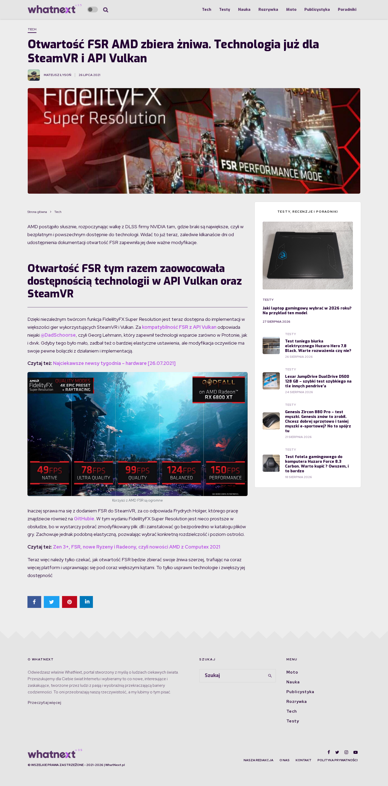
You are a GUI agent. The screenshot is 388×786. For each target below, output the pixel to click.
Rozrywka (268, 9)
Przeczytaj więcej (44, 702)
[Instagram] (346, 752)
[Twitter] (337, 752)
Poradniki (347, 9)
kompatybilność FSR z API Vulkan (178, 327)
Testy (224, 9)
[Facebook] (329, 752)
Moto (291, 9)
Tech (206, 9)
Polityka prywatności (338, 760)
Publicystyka (317, 9)
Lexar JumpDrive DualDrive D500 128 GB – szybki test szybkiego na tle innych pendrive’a (318, 381)
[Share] (34, 602)
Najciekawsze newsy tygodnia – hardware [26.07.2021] (114, 363)
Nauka (244, 9)
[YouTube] (355, 752)
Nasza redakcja (258, 760)
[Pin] (69, 602)
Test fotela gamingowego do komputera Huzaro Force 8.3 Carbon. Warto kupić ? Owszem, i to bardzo (317, 463)
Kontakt (303, 760)
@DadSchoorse (58, 335)
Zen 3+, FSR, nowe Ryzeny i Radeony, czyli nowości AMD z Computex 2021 (136, 547)
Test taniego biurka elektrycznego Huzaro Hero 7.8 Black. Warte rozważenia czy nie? (318, 346)
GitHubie (84, 519)
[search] (270, 675)
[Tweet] (51, 602)
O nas (285, 760)
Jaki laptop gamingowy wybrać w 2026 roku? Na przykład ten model (307, 310)
